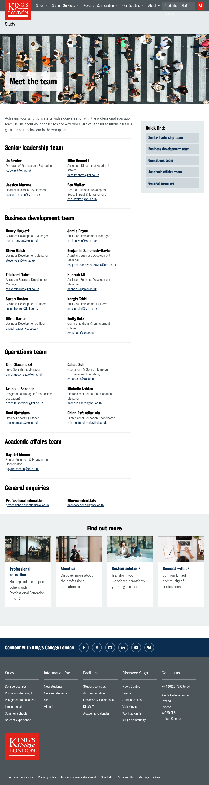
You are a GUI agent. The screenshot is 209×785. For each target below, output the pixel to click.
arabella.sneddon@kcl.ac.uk (24, 403)
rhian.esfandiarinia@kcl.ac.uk (87, 422)
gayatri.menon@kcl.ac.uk (22, 469)
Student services (100, 687)
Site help (106, 777)
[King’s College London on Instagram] (110, 647)
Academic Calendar (100, 714)
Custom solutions (126, 568)
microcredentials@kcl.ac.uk (85, 505)
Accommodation (100, 694)
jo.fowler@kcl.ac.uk (18, 170)
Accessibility (125, 777)
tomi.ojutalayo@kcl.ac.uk (22, 422)
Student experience (22, 721)
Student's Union (139, 701)
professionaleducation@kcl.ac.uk (27, 505)
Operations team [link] (160, 160)
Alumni (61, 707)
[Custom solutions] (130, 549)
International (22, 707)
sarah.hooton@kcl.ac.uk (22, 308)
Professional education (20, 572)
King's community (139, 721)
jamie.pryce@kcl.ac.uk (82, 240)
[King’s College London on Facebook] (84, 647)
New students (61, 687)
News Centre (139, 687)
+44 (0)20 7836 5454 (176, 686)
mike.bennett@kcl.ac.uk (83, 175)
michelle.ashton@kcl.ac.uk (84, 403)
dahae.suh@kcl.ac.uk (81, 379)
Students (171, 5)
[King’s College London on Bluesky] (149, 647)
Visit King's (139, 707)
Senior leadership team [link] (165, 137)
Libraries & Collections (100, 701)
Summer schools (22, 714)
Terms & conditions (20, 777)
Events (139, 694)
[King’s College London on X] (97, 647)
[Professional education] (28, 549)
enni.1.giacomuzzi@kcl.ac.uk (24, 374)
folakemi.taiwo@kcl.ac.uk (22, 289)
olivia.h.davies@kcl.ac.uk (22, 328)
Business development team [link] (168, 149)
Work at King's (139, 714)
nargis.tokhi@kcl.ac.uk (82, 308)
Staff (184, 5)
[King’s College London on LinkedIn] (123, 647)
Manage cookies (149, 777)
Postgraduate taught (22, 694)
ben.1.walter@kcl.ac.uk (82, 199)
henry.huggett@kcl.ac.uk (22, 240)
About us (68, 568)
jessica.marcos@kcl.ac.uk (23, 194)
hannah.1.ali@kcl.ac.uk (82, 289)
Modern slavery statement (78, 777)
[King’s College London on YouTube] (136, 647)
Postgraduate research (22, 701)
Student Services (66, 6)
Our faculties (134, 6)
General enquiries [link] (161, 183)
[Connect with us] (181, 549)
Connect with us (176, 568)
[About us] (79, 549)
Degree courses (22, 687)
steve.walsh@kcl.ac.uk (20, 260)
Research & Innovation (101, 6)
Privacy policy (47, 777)
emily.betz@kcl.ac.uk (80, 333)
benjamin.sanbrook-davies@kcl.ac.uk (91, 265)
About (155, 6)
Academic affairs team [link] (165, 171)
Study (43, 6)
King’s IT (100, 707)
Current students (61, 694)
